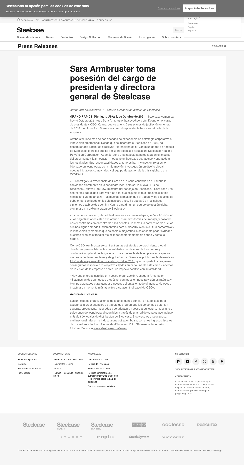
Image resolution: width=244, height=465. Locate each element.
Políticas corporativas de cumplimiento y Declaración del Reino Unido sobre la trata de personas (103, 377)
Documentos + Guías (63, 363)
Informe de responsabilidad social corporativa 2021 (102, 261)
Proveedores (24, 372)
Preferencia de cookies (99, 368)
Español (192, 30)
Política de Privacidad (98, 363)
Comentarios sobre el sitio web (68, 359)
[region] (122, 8)
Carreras (22, 363)
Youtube (213, 361)
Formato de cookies (169, 8)
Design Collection (90, 37)
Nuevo (50, 37)
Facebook (196, 361)
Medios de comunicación (30, 368)
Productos (67, 37)
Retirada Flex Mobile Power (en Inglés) (68, 374)
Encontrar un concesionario (77, 20)
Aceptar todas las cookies (199, 8)
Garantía (57, 368)
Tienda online (104, 20)
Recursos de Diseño (120, 37)
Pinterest (221, 361)
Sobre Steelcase (27, 354)
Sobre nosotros (171, 37)
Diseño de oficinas (28, 37)
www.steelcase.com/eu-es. (110, 328)
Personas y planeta (27, 359)
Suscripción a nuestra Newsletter (195, 369)
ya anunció (120, 124)
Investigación (147, 37)
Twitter (204, 361)
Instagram (178, 361)
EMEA (30, 20)
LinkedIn (187, 361)
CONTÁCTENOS (49, 20)
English (191, 27)
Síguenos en (182, 354)
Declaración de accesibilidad (102, 386)
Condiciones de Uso (98, 359)
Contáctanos (183, 376)
